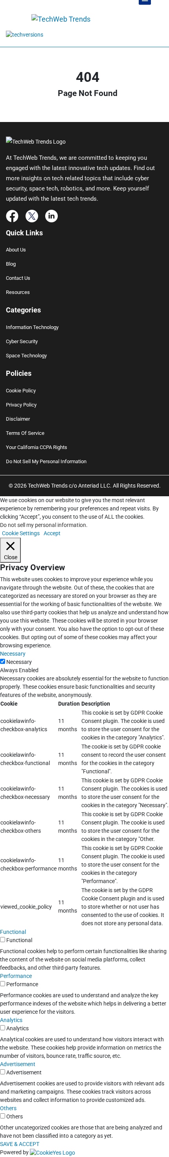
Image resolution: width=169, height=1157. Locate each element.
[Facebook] (12, 215)
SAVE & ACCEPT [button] (19, 1144)
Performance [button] (16, 976)
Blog (11, 264)
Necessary (19, 662)
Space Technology (26, 356)
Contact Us (18, 278)
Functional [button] (13, 932)
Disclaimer (18, 419)
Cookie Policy (21, 391)
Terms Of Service (25, 433)
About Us (16, 250)
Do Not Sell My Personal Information (46, 461)
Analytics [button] (11, 1020)
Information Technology (32, 327)
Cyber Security (22, 341)
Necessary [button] (13, 654)
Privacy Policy (21, 405)
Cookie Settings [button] (21, 533)
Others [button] (8, 1108)
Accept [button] (52, 533)
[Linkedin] (51, 215)
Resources (18, 292)
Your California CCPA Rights (36, 447)
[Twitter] (32, 215)
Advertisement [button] (17, 1064)
